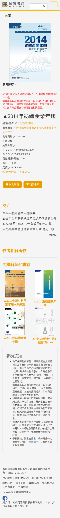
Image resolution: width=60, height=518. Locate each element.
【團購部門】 (33, 442)
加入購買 (13, 184)
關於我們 (7, 483)
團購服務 (34, 483)
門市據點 (10, 486)
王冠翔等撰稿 (25, 123)
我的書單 (34, 184)
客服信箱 (23, 486)
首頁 (8, 15)
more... (53, 234)
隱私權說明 (48, 483)
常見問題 (21, 483)
